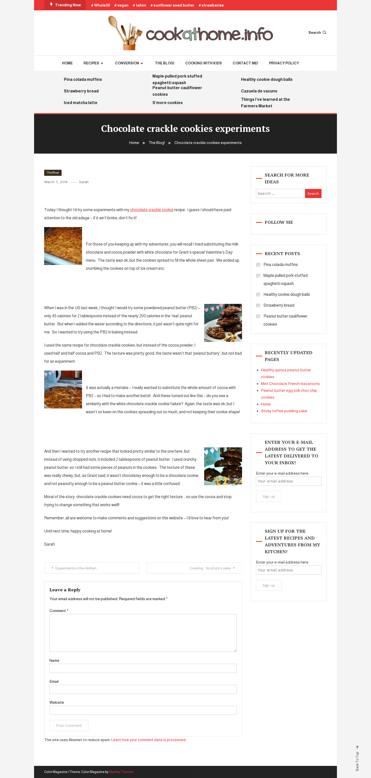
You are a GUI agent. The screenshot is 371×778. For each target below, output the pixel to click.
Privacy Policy (284, 63)
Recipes (91, 63)
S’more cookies (167, 103)
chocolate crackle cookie (151, 210)
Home (67, 63)
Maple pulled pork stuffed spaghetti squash (177, 79)
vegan (122, 5)
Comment (58, 611)
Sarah (84, 182)
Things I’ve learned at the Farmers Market (265, 102)
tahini (141, 5)
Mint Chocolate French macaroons (290, 383)
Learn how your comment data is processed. (148, 740)
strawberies (213, 5)
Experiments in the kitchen (76, 568)
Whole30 (102, 5)
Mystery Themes (121, 772)
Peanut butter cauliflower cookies (177, 91)
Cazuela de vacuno (259, 91)
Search (314, 33)
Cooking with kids (203, 63)
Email (54, 681)
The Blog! (164, 63)
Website (56, 702)
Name (54, 660)
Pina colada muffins (83, 79)
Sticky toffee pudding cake (284, 411)
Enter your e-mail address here (282, 473)
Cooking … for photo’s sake (210, 568)
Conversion (127, 63)
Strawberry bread (81, 91)
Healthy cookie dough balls (267, 79)
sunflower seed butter (173, 5)
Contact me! (245, 63)
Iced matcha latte (80, 103)
